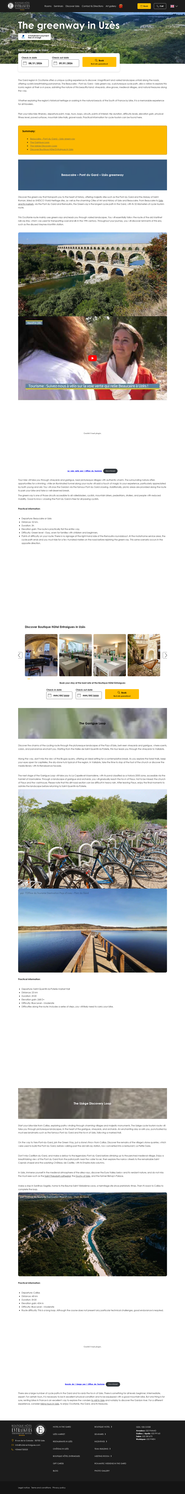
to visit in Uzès (98, 1400)
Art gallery (111, 6)
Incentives (100, 1441)
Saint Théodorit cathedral (58, 1176)
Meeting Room (102, 1456)
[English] (173, 6)
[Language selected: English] (173, 6)
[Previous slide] (19, 655)
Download (110, 471)
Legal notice (24, 1488)
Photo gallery (102, 1470)
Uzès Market (59, 1434)
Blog (55, 1470)
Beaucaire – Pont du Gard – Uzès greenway (52, 138)
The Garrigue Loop (39, 142)
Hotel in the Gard (62, 1426)
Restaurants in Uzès (62, 1441)
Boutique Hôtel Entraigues (66, 1456)
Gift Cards (121, 6)
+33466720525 (21, 1449)
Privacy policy (59, 1488)
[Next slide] (166, 655)
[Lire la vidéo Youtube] (92, 358)
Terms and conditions (41, 1488)
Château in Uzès (61, 1448)
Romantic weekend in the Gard (110, 1463)
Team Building (101, 1448)
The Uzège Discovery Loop (43, 145)
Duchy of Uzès (83, 1176)
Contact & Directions (92, 6)
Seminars (58, 6)
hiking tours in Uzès (49, 1403)
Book (145, 6)
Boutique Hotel (102, 1426)
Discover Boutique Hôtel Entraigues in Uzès (51, 149)
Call (161, 6)
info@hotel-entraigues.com (27, 1445)
